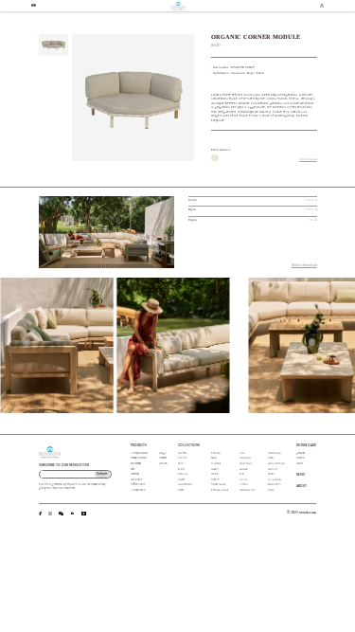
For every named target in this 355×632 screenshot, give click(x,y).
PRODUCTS (139, 445)
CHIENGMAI (275, 480)
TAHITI (182, 458)
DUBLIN (244, 484)
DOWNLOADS (306, 445)
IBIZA (271, 458)
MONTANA (274, 453)
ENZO (181, 490)
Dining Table (138, 490)
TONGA (216, 453)
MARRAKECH (248, 490)
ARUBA (182, 453)
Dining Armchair (139, 453)
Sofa (132, 469)
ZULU (181, 463)
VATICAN (246, 463)
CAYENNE (245, 458)
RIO (242, 474)
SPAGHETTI (274, 484)
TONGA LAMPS (219, 490)
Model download (304, 265)
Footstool (135, 474)
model (299, 463)
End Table (136, 480)
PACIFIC (272, 469)
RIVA (181, 469)
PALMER (244, 469)
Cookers (163, 458)
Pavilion (163, 463)
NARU (215, 469)
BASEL (214, 458)
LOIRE (271, 474)
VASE (271, 490)
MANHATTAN (276, 463)
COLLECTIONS (189, 445)
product (300, 453)
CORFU (215, 480)
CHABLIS (216, 463)
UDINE (243, 480)
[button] (26, 342)
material (300, 458)
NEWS (300, 475)
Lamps (162, 453)
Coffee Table (138, 484)
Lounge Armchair (139, 458)
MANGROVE (185, 484)
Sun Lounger (136, 463)
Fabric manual (308, 159)
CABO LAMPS (218, 484)
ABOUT (301, 486)
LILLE (242, 453)
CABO (181, 480)
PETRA (215, 474)
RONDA (182, 474)
